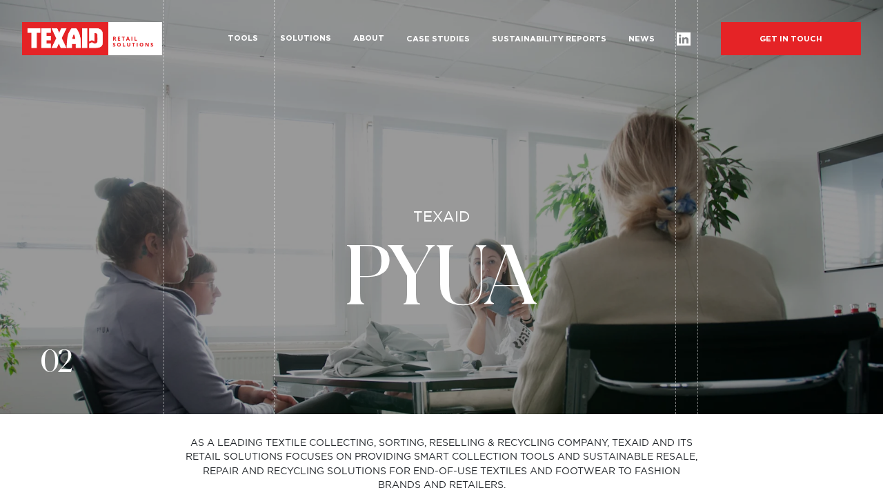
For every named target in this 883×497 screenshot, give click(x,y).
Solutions (305, 38)
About (368, 38)
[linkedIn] (683, 39)
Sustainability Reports (549, 39)
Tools (243, 38)
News (641, 39)
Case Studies (438, 39)
